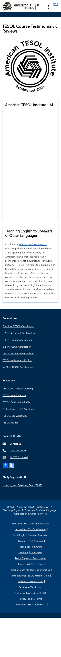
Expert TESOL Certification (17, 346)
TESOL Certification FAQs (16, 402)
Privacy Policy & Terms (30, 599)
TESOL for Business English (17, 360)
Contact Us (15, 443)
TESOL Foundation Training (17, 340)
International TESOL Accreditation (30, 575)
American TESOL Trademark (30, 604)
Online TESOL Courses (30, 541)
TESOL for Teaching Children (18, 353)
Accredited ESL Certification (30, 529)
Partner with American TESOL (30, 593)
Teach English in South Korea (30, 558)
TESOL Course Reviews (30, 581)
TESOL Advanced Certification (19, 333)
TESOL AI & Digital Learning (18, 388)
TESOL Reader (10, 422)
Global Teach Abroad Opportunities (30, 570)
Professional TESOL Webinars (18, 409)
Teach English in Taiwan (30, 564)
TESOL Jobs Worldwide (15, 416)
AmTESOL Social (19, 457)
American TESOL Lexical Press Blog (30, 523)
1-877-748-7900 (18, 450)
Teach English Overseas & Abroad (30, 535)
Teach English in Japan (30, 552)
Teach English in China (30, 547)
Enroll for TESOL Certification (18, 326)
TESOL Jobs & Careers (14, 395)
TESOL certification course (33, 244)
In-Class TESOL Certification (18, 367)
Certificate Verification (30, 587)
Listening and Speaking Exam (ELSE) (22, 485)
